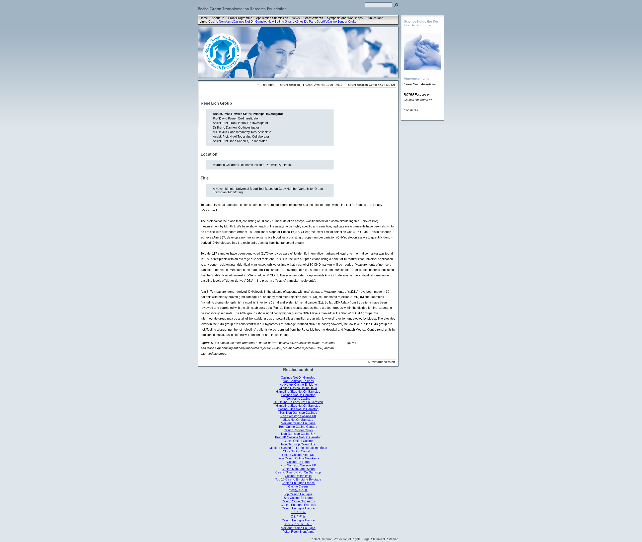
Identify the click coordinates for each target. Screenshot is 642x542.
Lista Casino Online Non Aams (298, 458)
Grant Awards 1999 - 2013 (324, 85)
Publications (374, 18)
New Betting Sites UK (282, 21)
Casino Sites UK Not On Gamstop (298, 472)
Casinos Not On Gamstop (250, 21)
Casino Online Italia (298, 476)
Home (204, 18)
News (296, 18)
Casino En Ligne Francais (298, 505)
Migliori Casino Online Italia (298, 388)
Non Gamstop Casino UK (298, 434)
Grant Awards (313, 18)
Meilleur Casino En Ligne (298, 423)
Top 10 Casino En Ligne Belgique (298, 479)
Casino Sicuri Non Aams (298, 501)
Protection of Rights (347, 539)
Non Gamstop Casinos (298, 381)
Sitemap (392, 539)
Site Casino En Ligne (298, 498)
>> (434, 84)
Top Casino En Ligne (298, 494)
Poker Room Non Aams (298, 531)
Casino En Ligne (298, 462)
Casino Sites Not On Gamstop (298, 409)
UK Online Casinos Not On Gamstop (298, 402)
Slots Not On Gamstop (298, 451)
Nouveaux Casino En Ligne (298, 384)
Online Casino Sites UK (298, 455)
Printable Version (383, 362)
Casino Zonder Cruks (341, 21)
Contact (314, 539)
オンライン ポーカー (298, 524)
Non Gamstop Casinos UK (298, 416)
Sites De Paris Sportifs (312, 21)
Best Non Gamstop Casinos (298, 412)
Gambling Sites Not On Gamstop (298, 391)
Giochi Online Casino (298, 441)
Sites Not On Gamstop (298, 419)
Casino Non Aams (220, 21)
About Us (218, 18)
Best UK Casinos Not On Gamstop (298, 437)
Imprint (327, 539)
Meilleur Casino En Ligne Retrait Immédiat (298, 448)
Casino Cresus (298, 486)
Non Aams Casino (298, 398)
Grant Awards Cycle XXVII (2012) (371, 85)
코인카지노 (298, 516)
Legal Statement (374, 539)
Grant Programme (240, 18)
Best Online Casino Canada (298, 427)
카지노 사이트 (298, 490)
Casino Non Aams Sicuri (298, 469)
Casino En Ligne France (298, 483)
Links (203, 21)
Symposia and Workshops (345, 18)
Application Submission (272, 18)
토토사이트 (298, 512)
